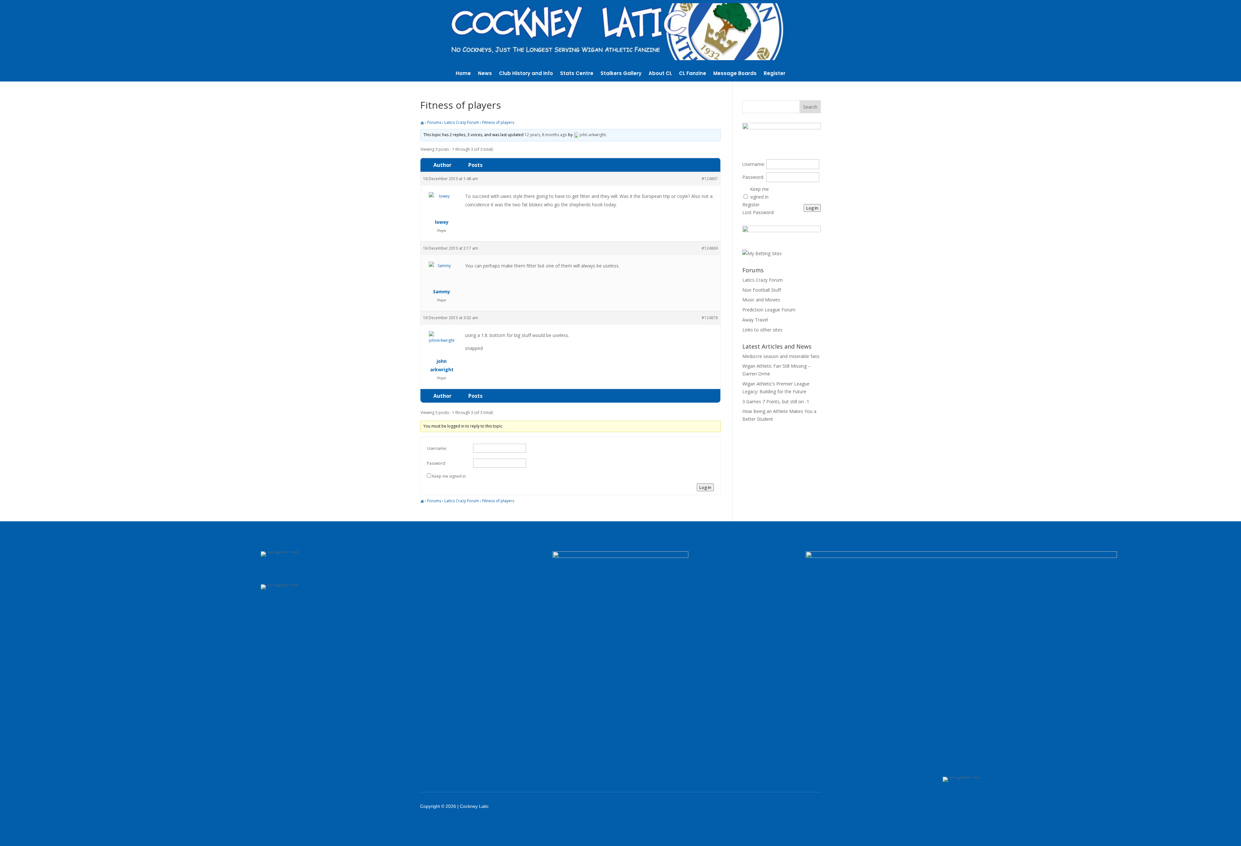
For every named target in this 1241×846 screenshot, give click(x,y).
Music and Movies (761, 300)
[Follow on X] (766, 806)
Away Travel (755, 320)
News (485, 74)
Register (774, 74)
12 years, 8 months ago (546, 134)
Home (463, 74)
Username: (437, 448)
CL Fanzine (692, 74)
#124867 (710, 178)
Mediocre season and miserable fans (781, 356)
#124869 (710, 248)
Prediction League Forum (768, 310)
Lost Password (758, 212)
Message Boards (735, 74)
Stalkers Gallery (621, 74)
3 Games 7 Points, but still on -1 (775, 401)
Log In (705, 487)
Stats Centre (576, 74)
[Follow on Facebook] (750, 806)
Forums (434, 122)
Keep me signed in (449, 476)
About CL (660, 74)
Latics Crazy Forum (461, 122)
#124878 (710, 317)
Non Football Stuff (761, 290)
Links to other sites (762, 330)
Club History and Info (526, 74)
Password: (436, 463)
